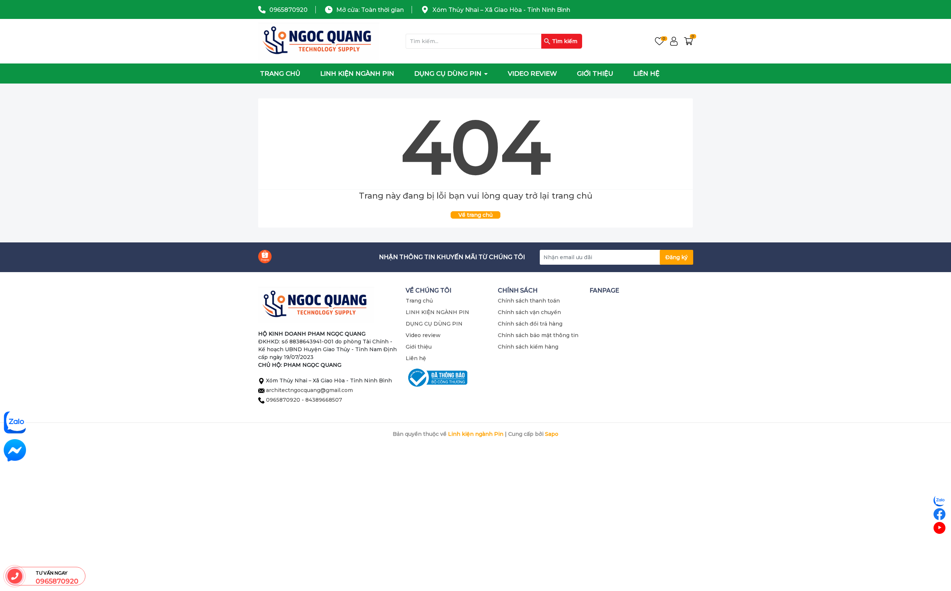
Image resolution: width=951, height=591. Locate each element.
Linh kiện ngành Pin (475, 434)
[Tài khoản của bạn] (673, 41)
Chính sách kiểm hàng (528, 346)
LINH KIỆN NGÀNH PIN (357, 73)
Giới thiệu (595, 73)
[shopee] (265, 256)
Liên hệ (646, 73)
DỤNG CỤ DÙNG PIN (448, 73)
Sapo (551, 434)
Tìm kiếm (564, 41)
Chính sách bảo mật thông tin (538, 335)
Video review (532, 73)
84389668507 (323, 399)
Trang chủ (280, 73)
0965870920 (288, 9)
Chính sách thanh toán (529, 300)
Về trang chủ (475, 215)
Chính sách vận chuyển (529, 312)
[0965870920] (15, 576)
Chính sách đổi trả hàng (530, 323)
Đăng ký (676, 257)
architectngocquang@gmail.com (309, 390)
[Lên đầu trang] (939, 555)
